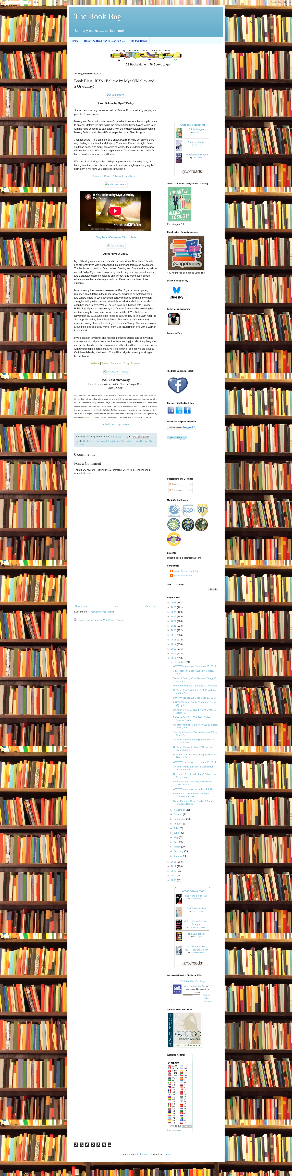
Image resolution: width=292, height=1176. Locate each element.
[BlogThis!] (138, 436)
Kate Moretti (197, 158)
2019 (174, 635)
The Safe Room (196, 933)
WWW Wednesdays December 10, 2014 (194, 762)
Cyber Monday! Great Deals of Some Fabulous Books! (193, 802)
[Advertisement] (115, 576)
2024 (174, 611)
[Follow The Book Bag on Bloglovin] (181, 429)
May (176, 837)
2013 (174, 861)
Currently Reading (192, 124)
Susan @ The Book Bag (186, 571)
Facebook (116, 363)
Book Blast (88, 441)
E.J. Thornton (197, 145)
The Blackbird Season (196, 154)
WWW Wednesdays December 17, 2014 (194, 697)
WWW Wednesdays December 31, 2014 (194, 666)
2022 (174, 621)
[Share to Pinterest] (147, 436)
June (177, 832)
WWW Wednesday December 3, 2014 (193, 789)
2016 (174, 648)
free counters (174, 1130)
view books (208, 1001)
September (180, 819)
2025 (174, 607)
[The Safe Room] (180, 939)
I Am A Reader (88, 417)
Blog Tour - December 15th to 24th (115, 237)
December (180, 662)
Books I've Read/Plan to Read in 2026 (104, 40)
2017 (174, 644)
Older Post (150, 606)
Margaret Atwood (197, 898)
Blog (126, 363)
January (178, 856)
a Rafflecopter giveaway (115, 424)
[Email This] (134, 436)
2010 (174, 875)
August (178, 823)
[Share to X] (141, 436)
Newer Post (81, 606)
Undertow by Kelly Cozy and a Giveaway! (195, 685)
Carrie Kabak (197, 132)
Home (75, 40)
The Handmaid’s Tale (196, 895)
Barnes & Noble (113, 176)
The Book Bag (97, 15)
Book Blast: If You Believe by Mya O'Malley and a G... (191, 795)
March (177, 846)
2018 (174, 639)
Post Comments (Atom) (101, 611)
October (178, 814)
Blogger (167, 1154)
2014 (174, 658)
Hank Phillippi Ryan (197, 927)
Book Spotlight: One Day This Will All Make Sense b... (192, 783)
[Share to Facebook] (144, 436)
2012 (174, 866)
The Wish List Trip (196, 908)
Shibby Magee (196, 129)
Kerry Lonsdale (197, 911)
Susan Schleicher (183, 575)
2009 (174, 880)
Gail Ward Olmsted (197, 953)
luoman (144, 1154)
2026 (174, 602)
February (179, 851)
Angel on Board (196, 142)
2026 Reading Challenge (192, 981)
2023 (174, 616)
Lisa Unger (197, 936)
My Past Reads (139, 40)
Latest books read (192, 891)
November (180, 809)
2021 (174, 625)
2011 (174, 870)
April (176, 842)
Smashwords (131, 176)
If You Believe (141, 441)
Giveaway (100, 441)
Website (95, 363)
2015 (174, 653)
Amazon (97, 176)
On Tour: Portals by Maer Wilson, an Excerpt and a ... (192, 748)
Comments (177, 490)
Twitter (105, 363)
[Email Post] (128, 436)
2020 (174, 630)
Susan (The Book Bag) (193, 986)
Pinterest (136, 363)
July (176, 828)
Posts (174, 484)
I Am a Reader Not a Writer (119, 441)
